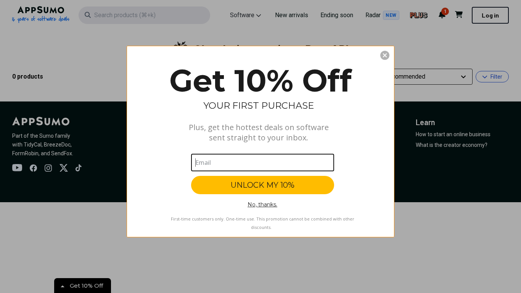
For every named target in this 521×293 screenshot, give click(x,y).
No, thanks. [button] (262, 204)
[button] (384, 55)
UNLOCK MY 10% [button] (262, 185)
